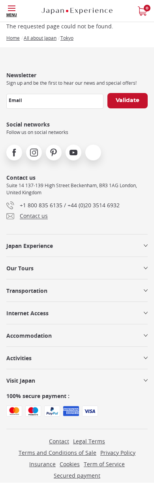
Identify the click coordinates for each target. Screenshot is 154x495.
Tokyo (66, 38)
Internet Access (27, 313)
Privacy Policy (117, 452)
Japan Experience (29, 245)
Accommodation (29, 335)
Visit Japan (20, 380)
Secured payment (77, 475)
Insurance (42, 464)
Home (13, 38)
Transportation (26, 290)
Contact (59, 441)
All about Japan (40, 38)
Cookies (70, 464)
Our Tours (20, 268)
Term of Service (104, 464)
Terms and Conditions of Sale (57, 452)
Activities (19, 358)
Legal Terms (89, 441)
